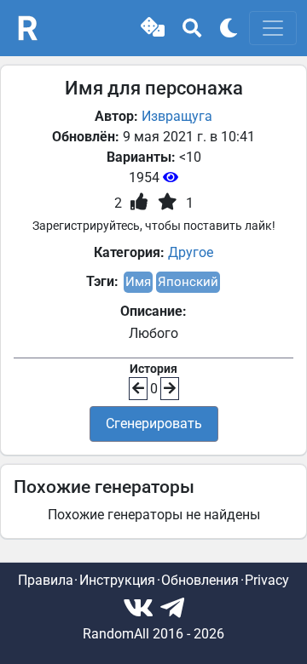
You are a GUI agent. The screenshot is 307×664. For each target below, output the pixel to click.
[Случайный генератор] (152, 28)
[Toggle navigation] (273, 28)
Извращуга (177, 116)
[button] (152, 28)
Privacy (267, 580)
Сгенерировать (154, 423)
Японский (188, 281)
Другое (190, 252)
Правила (45, 580)
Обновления (200, 580)
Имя (138, 281)
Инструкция (117, 580)
